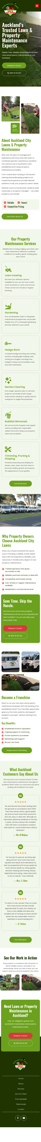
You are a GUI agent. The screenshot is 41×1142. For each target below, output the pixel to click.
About (20, 1084)
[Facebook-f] (18, 1118)
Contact (21, 1109)
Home (20, 1079)
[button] (37, 6)
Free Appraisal (21, 1099)
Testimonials (21, 1104)
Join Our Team (21, 1094)
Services (21, 1089)
